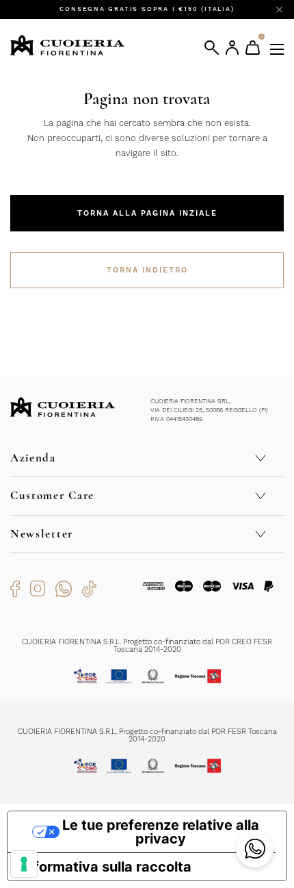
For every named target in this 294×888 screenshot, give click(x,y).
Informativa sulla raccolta (106, 867)
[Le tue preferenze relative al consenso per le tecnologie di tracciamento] (24, 864)
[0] (252, 47)
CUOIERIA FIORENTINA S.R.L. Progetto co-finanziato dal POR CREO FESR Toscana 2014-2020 (147, 645)
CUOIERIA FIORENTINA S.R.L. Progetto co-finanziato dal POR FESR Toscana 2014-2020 (147, 735)
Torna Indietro (147, 270)
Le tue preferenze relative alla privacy (160, 832)
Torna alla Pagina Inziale (147, 213)
